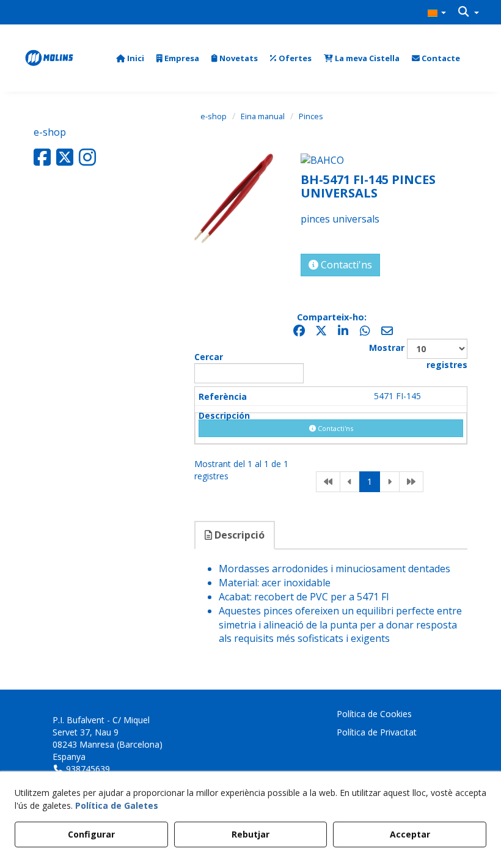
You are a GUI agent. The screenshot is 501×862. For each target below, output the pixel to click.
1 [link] (369, 481)
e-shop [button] (50, 132)
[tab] (235, 535)
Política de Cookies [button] (374, 714)
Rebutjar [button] (250, 834)
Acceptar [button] (410, 834)
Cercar (208, 357)
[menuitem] (437, 12)
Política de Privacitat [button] (377, 732)
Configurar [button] (91, 834)
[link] (328, 481)
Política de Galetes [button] (116, 805)
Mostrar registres (418, 356)
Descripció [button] (238, 535)
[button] (437, 12)
